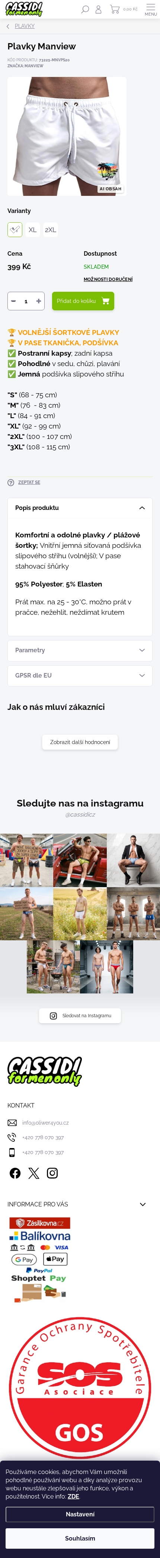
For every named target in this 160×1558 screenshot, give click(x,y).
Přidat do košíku (76, 301)
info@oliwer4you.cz (45, 1123)
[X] (32, 1171)
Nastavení (80, 1514)
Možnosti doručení (108, 279)
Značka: (25, 66)
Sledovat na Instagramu (87, 1015)
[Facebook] (13, 1171)
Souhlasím (80, 1538)
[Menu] (150, 9)
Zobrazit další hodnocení (80, 742)
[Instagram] (51, 1171)
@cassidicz (80, 814)
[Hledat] (85, 9)
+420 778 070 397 (43, 1137)
